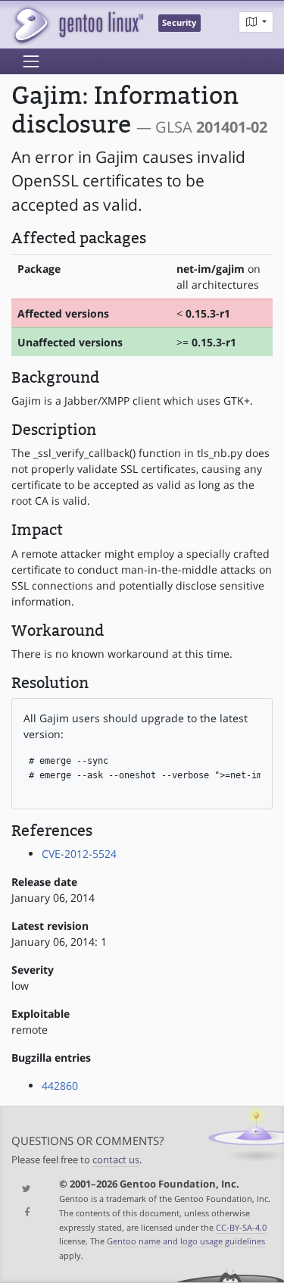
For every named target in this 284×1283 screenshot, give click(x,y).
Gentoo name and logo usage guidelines (186, 1241)
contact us (115, 1159)
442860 (60, 1085)
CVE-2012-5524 (79, 853)
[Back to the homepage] (77, 25)
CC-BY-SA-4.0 (241, 1227)
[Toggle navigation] (31, 61)
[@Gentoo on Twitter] (23, 1189)
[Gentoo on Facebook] (23, 1213)
